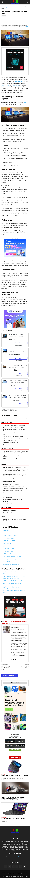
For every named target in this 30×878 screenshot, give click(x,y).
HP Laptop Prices (8, 551)
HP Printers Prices (8, 554)
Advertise (4, 872)
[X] (6, 22)
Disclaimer (25, 872)
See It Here (18, 343)
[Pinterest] (9, 22)
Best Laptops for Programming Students (15, 559)
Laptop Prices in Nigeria (10, 535)
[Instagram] (9, 866)
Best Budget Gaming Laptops (12, 556)
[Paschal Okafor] (6, 643)
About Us (14, 873)
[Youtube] (24, 866)
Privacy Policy (9, 872)
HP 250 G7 (6, 533)
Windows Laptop (5, 623)
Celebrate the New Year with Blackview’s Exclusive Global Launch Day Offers (13, 798)
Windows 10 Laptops (22, 621)
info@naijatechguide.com (18, 857)
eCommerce (4, 817)
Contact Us (20, 873)
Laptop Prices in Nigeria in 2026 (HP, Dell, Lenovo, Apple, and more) (14, 776)
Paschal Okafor (6, 20)
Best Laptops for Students (11, 564)
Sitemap (9, 873)
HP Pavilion (14, 621)
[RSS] (17, 866)
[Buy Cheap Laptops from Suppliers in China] (15, 809)
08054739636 (17, 853)
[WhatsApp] (13, 22)
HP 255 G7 (6, 530)
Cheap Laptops (7, 546)
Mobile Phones (5, 796)
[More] (19, 22)
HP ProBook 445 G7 (9, 541)
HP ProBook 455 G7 (9, 538)
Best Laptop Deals (8, 548)
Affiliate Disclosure (17, 872)
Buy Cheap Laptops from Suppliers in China (13, 818)
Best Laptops (7, 543)
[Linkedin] (16, 22)
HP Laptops (6, 561)
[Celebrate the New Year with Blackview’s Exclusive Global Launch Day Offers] (15, 788)
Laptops (7, 7)
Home (2, 7)
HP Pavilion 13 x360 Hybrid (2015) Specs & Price (6, 668)
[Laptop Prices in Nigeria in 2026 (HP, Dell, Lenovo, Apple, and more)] (15, 767)
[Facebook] (2, 22)
